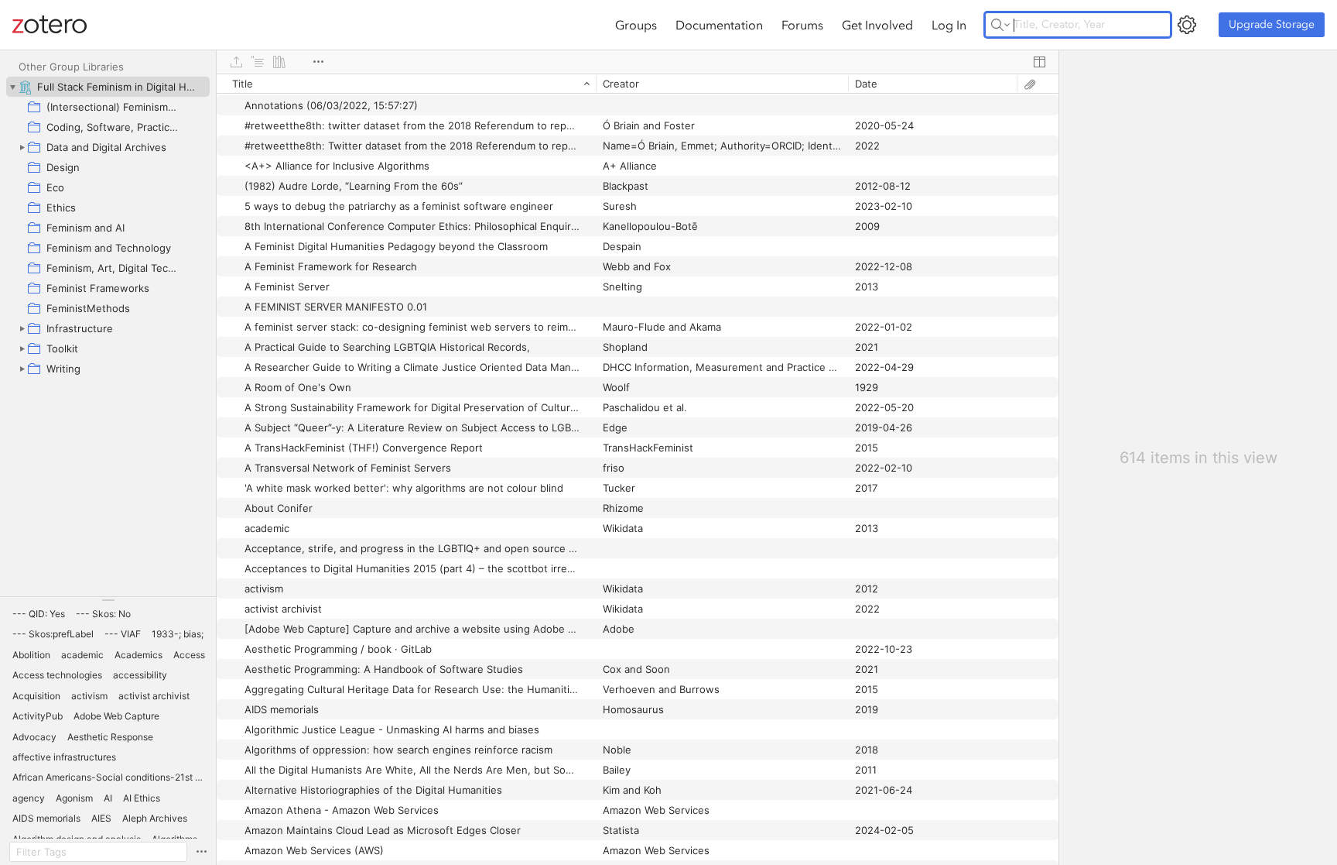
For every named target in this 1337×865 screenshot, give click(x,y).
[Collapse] (12, 87)
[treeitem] (108, 87)
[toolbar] (637, 62)
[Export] (236, 62)
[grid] (637, 469)
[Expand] (21, 147)
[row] (637, 84)
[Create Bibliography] (279, 62)
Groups (636, 25)
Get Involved (877, 25)
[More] (318, 62)
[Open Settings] (1187, 25)
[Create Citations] (258, 62)
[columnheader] (406, 83)
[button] (39, 614)
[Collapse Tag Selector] (108, 600)
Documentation (719, 25)
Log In (949, 25)
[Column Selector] (1039, 62)
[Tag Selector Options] (201, 852)
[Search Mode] (1000, 25)
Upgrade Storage (1272, 24)
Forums (802, 25)
